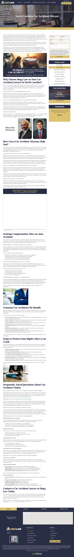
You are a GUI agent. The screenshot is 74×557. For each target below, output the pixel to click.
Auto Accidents (27, 2)
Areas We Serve (54, 533)
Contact (49, 2)
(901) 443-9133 (66, 1)
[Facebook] (51, 541)
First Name (52, 36)
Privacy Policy (42, 550)
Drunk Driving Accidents (59, 69)
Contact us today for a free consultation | (20, 75)
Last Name (62, 36)
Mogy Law (5, 86)
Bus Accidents (59, 65)
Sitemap (46, 550)
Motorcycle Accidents (59, 76)
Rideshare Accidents (59, 81)
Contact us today (12, 501)
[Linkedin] (59, 541)
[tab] (8, 509)
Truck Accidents (30, 533)
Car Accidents (59, 67)
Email (51, 39)
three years (30, 394)
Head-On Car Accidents (59, 72)
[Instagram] (53, 541)
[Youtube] (56, 541)
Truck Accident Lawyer (59, 83)
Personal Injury (36, 2)
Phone (61, 39)
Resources (42, 2)
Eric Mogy (13, 114)
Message (52, 43)
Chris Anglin (37, 114)
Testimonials (53, 535)
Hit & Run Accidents (59, 74)
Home (29, 28)
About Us (20, 2)
